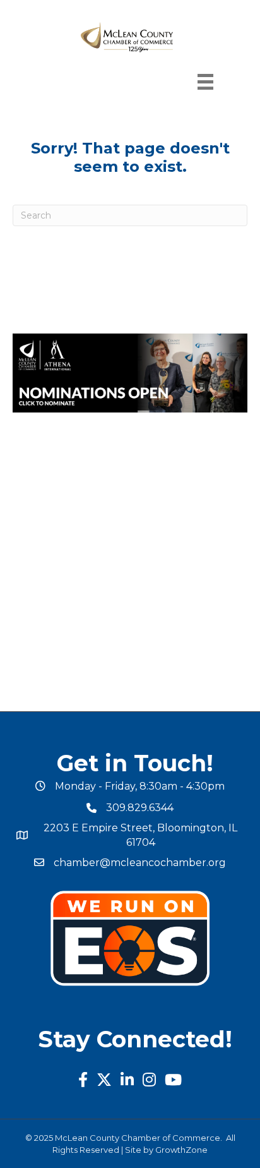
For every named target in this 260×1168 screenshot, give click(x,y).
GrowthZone (181, 1150)
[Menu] (205, 82)
